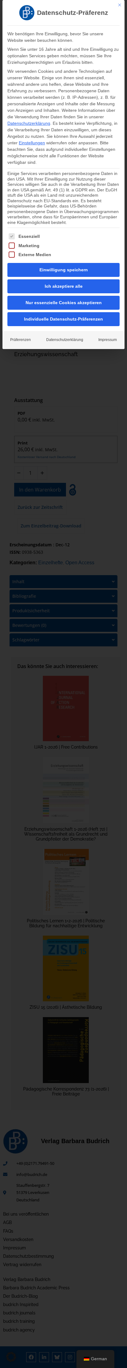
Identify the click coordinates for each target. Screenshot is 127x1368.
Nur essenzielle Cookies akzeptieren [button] (64, 302)
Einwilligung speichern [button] (63, 269)
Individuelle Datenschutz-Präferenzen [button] (63, 319)
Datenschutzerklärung (28, 123)
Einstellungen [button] (32, 142)
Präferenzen (20, 340)
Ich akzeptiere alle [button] (64, 286)
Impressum (107, 340)
